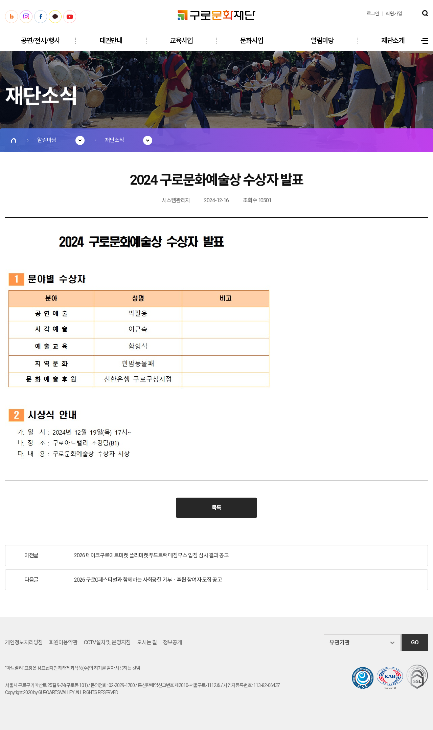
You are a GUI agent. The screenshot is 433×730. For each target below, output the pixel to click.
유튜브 (69, 16)
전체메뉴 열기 (424, 41)
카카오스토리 (55, 16)
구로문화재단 (216, 15)
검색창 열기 (425, 13)
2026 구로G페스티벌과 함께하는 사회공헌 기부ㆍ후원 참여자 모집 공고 (148, 580)
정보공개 (172, 642)
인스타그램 (26, 16)
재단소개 (392, 41)
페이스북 (40, 16)
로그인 (373, 13)
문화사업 (251, 41)
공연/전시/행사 (40, 41)
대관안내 (110, 41)
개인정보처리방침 (24, 642)
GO (415, 642)
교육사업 (181, 41)
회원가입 (394, 13)
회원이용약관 (63, 642)
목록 (216, 507)
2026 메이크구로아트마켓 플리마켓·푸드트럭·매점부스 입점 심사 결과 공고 (151, 555)
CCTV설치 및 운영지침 (107, 642)
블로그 (11, 16)
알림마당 (322, 41)
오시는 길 (147, 642)
